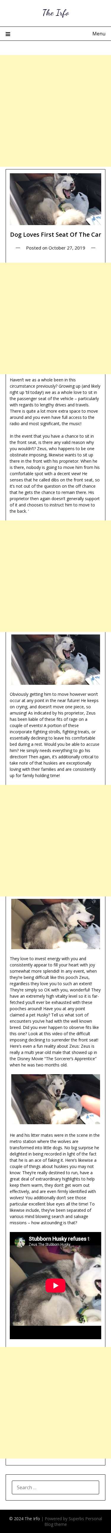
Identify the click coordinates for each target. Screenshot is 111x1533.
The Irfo (55, 12)
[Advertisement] (55, 111)
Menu (98, 33)
